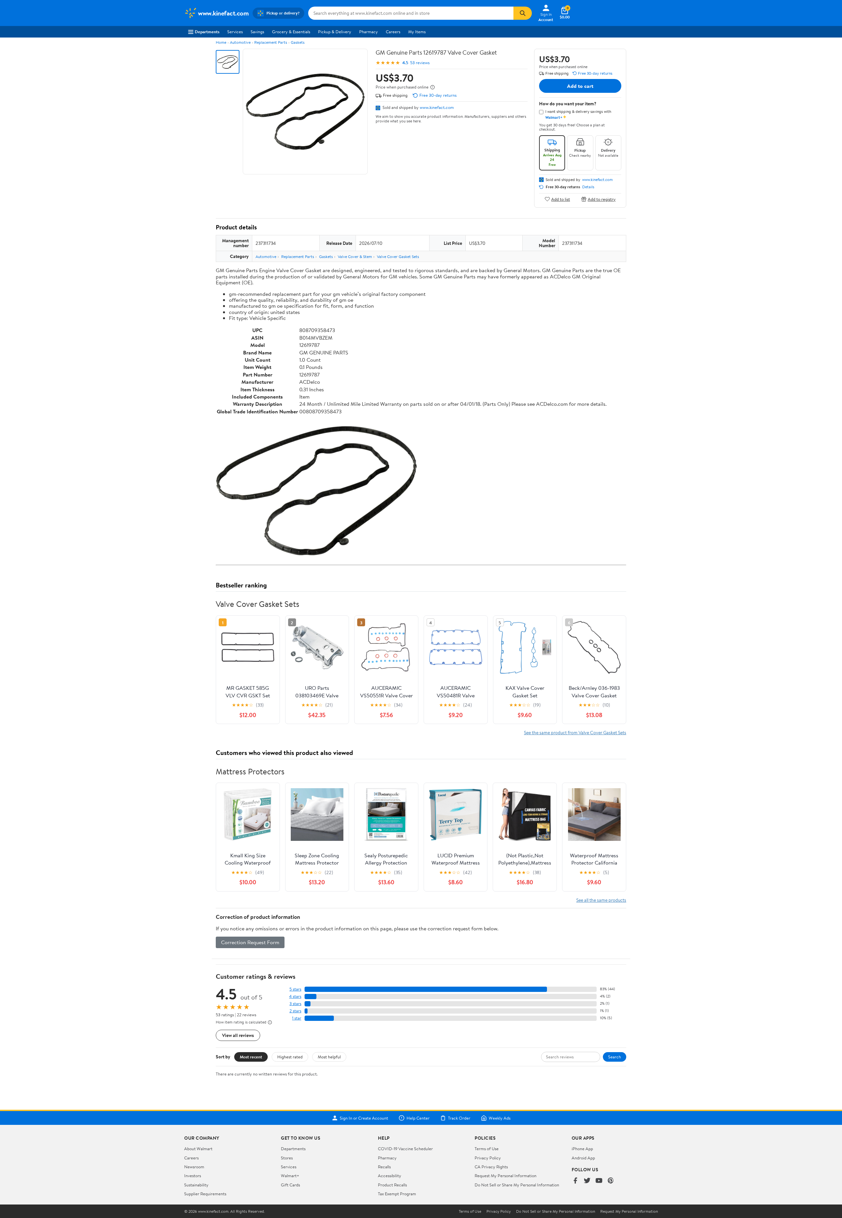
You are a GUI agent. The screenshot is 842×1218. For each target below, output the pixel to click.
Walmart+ (290, 1176)
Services (235, 32)
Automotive (240, 42)
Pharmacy (368, 32)
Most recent (251, 1057)
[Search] (522, 13)
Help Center (418, 1118)
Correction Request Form (250, 942)
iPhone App (582, 1149)
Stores (287, 1158)
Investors (192, 1176)
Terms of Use (487, 1149)
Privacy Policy (488, 1158)
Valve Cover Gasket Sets (398, 256)
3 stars (295, 1003)
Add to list (560, 199)
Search (614, 1057)
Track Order (459, 1118)
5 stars (295, 989)
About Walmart (198, 1149)
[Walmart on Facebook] (575, 1181)
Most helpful (329, 1057)
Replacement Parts (270, 42)
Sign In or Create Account (364, 1118)
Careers (393, 32)
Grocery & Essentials (291, 32)
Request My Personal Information (505, 1176)
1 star (296, 1018)
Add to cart (580, 86)
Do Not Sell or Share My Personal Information (517, 1185)
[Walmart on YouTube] (599, 1181)
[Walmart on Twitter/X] (587, 1181)
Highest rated (290, 1057)
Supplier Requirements (205, 1194)
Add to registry (602, 199)
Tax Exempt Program (397, 1194)
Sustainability (196, 1185)
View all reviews (238, 1035)
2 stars (295, 1010)
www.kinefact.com (437, 107)
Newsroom (194, 1167)
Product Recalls (392, 1185)
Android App (583, 1158)
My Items (417, 32)
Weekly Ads (499, 1118)
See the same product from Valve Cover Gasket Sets (575, 732)
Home (221, 42)
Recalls (384, 1167)
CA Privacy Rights (491, 1167)
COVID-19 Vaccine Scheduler (405, 1149)
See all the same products (601, 900)
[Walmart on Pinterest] (610, 1181)
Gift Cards (290, 1185)
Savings (257, 32)
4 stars (295, 996)
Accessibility (389, 1176)
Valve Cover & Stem (355, 256)
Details (588, 187)
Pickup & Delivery (334, 32)
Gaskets (298, 42)
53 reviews (420, 62)
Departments (207, 32)
